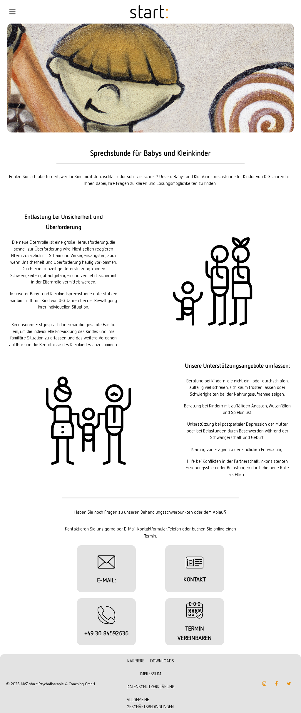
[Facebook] (276, 683)
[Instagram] (264, 683)
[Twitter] (289, 683)
